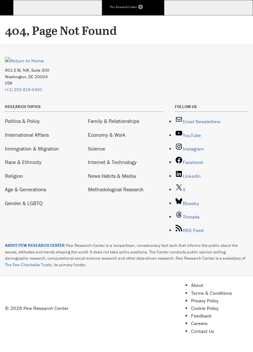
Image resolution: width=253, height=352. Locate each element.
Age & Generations (25, 189)
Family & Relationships (113, 121)
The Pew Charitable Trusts (28, 265)
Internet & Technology (112, 162)
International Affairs (27, 134)
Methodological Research (116, 189)
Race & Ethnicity (23, 162)
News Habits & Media (112, 176)
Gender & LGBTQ (23, 203)
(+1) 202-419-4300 (23, 89)
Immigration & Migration (32, 148)
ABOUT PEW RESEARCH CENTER (35, 245)
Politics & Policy (22, 121)
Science (96, 148)
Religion (14, 176)
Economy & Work (107, 134)
